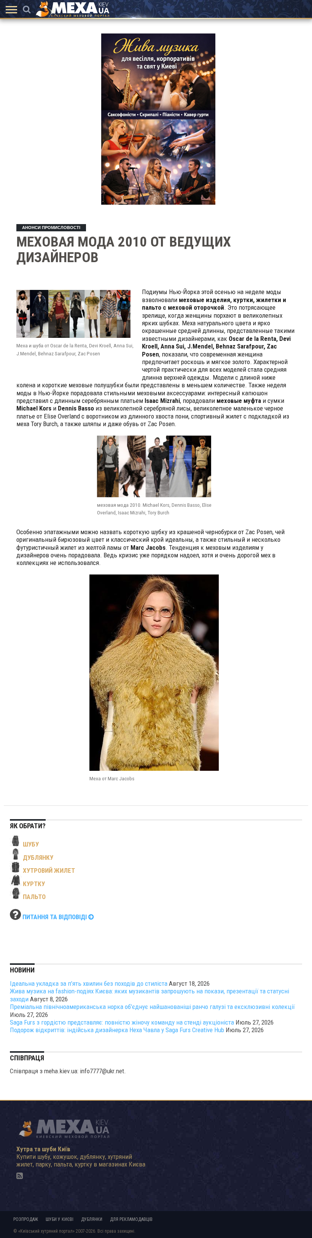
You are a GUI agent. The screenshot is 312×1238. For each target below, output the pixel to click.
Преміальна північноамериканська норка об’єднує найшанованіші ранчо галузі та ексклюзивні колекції (152, 1006)
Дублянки (91, 1219)
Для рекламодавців (131, 1219)
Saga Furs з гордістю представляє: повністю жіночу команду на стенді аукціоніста (122, 1022)
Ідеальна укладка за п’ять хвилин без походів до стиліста (88, 983)
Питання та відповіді (55, 917)
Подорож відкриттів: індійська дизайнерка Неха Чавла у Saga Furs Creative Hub (117, 1030)
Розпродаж (25, 1219)
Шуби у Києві (59, 1219)
